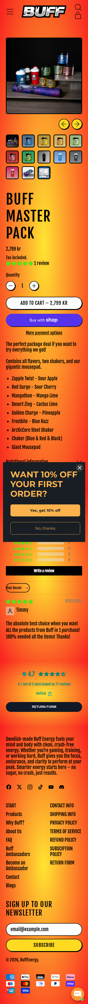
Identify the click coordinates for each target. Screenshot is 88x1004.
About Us (14, 831)
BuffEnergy (29, 959)
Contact (12, 877)
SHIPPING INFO (63, 814)
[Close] (79, 467)
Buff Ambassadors (18, 851)
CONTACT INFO (62, 806)
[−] (10, 285)
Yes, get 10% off (45, 510)
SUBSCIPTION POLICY (61, 851)
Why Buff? (15, 823)
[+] (34, 285)
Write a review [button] (44, 570)
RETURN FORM (62, 863)
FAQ (9, 840)
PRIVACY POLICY (63, 823)
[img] (19, 601)
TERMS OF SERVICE (65, 831)
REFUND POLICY (63, 840)
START (11, 806)
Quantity (13, 275)
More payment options (44, 332)
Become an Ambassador (17, 865)
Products (14, 814)
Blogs (11, 886)
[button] (78, 7)
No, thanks (45, 528)
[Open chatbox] (77, 994)
